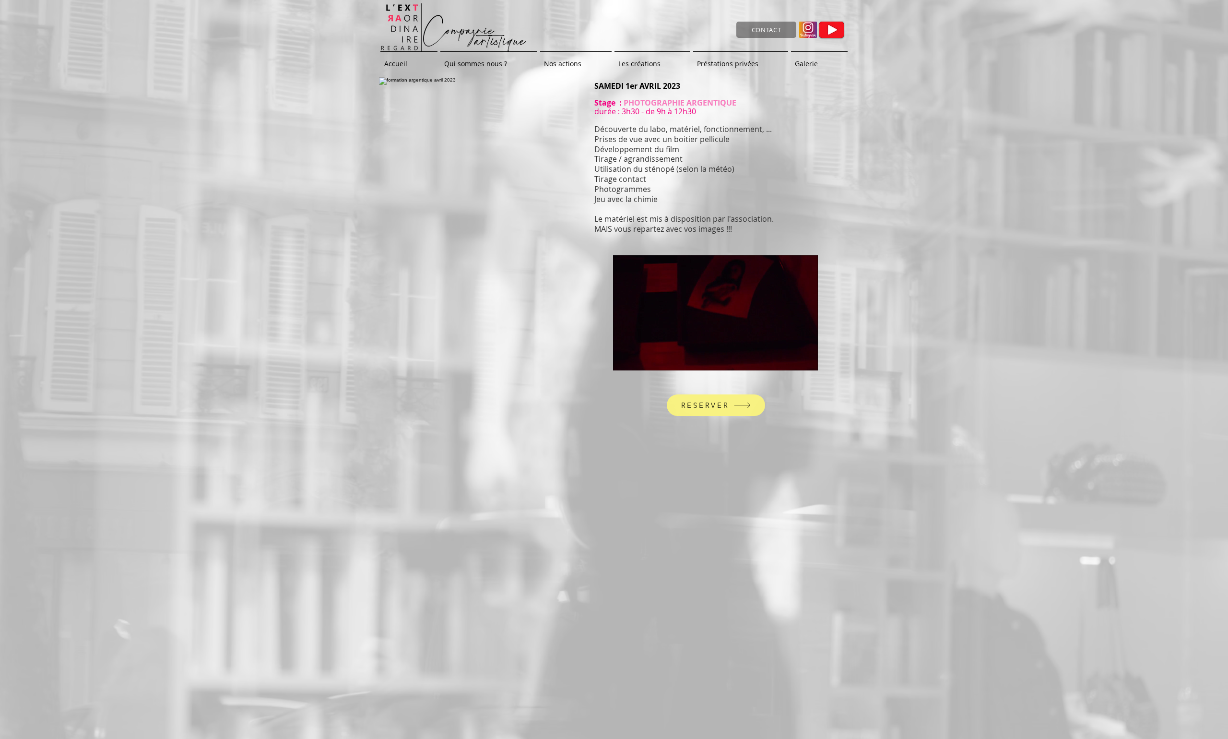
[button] (805, 359)
